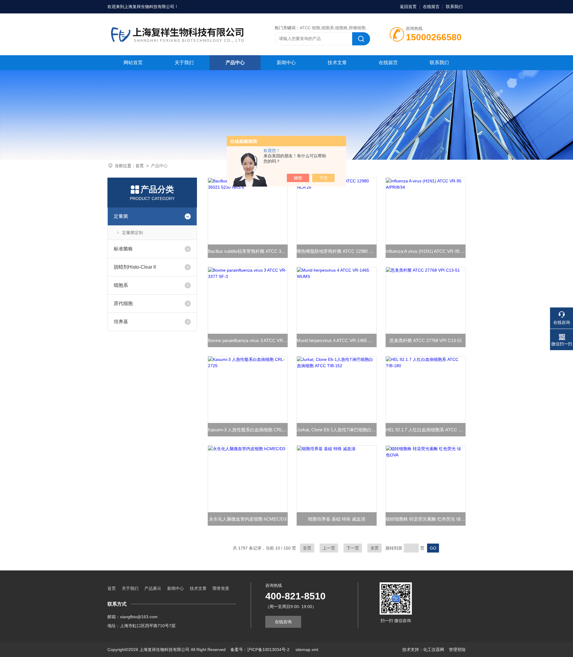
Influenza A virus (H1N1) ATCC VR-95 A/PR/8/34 (426, 251)
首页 (139, 165)
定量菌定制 (132, 232)
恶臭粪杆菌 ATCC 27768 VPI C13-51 (425, 340)
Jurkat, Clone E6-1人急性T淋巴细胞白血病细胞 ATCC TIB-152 (337, 429)
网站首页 (133, 62)
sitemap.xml (306, 649)
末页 (374, 548)
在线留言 (431, 6)
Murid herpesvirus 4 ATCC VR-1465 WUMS (337, 340)
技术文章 (337, 62)
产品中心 (235, 62)
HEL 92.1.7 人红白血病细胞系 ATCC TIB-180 (426, 429)
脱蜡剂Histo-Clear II (135, 267)
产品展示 (152, 588)
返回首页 (408, 6)
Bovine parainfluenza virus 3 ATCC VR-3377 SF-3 (248, 340)
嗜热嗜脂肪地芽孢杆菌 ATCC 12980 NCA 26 (337, 251)
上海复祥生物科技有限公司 (149, 6)
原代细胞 (123, 303)
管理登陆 (457, 649)
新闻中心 (286, 62)
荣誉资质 (220, 588)
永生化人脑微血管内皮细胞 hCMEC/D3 (247, 518)
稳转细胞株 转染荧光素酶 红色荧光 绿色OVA (426, 518)
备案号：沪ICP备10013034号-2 (260, 649)
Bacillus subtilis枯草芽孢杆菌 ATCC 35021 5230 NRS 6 (248, 251)
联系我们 (454, 6)
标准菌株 (123, 248)
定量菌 (121, 216)
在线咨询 (283, 621)
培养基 (121, 321)
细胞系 (121, 285)
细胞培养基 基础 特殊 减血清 (336, 518)
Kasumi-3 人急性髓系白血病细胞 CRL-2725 (248, 429)
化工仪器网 (433, 649)
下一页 (352, 548)
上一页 (329, 548)
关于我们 (184, 62)
